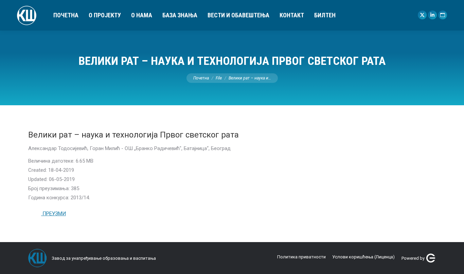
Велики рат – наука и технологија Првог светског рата (133, 135)
